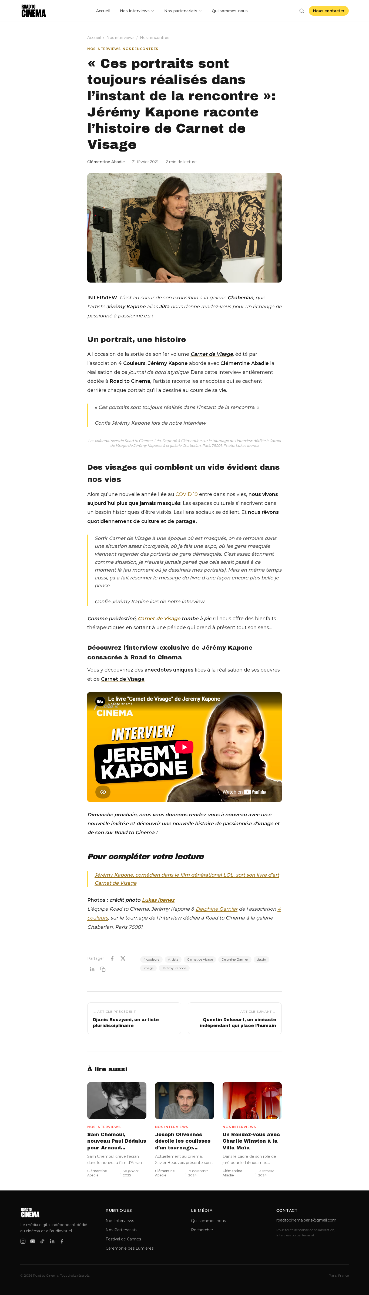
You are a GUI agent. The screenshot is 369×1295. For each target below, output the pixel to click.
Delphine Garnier (216, 909)
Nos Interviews (120, 1220)
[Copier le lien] (103, 969)
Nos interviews (135, 10)
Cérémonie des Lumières (129, 1248)
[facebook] (62, 1241)
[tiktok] (42, 1241)
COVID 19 (187, 494)
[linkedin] (52, 1241)
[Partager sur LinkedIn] (92, 969)
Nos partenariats (180, 10)
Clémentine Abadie (106, 161)
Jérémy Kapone (174, 968)
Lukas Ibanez (158, 900)
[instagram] (23, 1241)
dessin (261, 959)
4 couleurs (151, 959)
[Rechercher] (302, 11)
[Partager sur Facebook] (112, 958)
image (148, 968)
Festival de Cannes (123, 1239)
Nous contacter (328, 10)
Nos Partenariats (121, 1229)
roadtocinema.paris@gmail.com (306, 1220)
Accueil (103, 10)
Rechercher (202, 1229)
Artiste (173, 959)
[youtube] (32, 1241)
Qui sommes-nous (230, 10)
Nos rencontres (154, 37)
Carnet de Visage (159, 619)
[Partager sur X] (123, 958)
